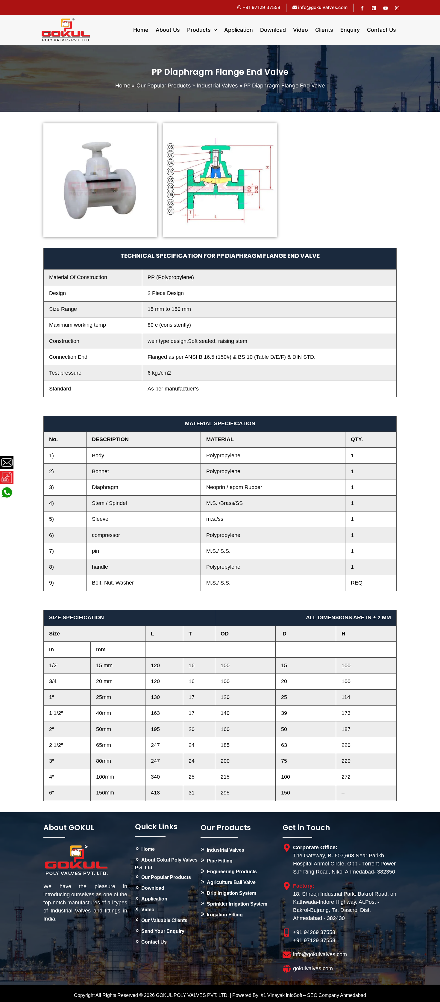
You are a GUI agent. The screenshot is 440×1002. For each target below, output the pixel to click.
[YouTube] (385, 8)
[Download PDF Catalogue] (6, 478)
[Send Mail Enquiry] (6, 463)
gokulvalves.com (313, 968)
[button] (214, 30)
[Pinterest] (373, 8)
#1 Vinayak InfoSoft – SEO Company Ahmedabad (313, 995)
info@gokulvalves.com (323, 7)
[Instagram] (397, 8)
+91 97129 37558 (260, 7)
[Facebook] (362, 8)
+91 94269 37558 (314, 932)
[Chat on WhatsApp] (6, 493)
